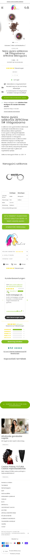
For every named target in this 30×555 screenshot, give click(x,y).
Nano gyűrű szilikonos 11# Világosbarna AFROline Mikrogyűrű (14, 286)
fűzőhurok (23, 142)
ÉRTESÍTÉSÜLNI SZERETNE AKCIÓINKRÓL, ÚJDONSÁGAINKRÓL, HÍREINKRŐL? (13, 533)
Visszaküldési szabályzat (8, 521)
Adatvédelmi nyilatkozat (8, 496)
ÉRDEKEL (6, 444)
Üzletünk (3, 499)
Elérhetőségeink (5, 488)
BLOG (2, 502)
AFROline (15, 48)
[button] (10, 68)
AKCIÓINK (4, 510)
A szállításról (8, 255)
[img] (10, 289)
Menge (15, 72)
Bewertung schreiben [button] (15, 342)
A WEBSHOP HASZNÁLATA (8, 518)
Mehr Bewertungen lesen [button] (15, 317)
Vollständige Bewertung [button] (13, 311)
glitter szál (18, 149)
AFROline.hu (4, 504)
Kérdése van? (7, 259)
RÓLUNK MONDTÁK (6, 516)
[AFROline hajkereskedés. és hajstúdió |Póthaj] (15, 241)
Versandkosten (19, 62)
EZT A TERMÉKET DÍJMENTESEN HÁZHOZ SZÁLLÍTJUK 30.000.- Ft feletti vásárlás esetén (15, 218)
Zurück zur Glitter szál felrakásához (16, 404)
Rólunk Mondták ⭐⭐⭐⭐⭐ (12, 251)
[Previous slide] (2, 300)
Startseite (7, 45)
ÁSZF (2, 491)
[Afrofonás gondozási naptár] (15, 426)
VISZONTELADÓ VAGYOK (7, 507)
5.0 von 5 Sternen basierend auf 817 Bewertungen (15, 352)
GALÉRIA (3, 524)
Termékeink (4, 485)
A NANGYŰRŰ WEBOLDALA (15, 227)
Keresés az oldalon (6, 482)
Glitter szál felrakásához (18, 45)
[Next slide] (27, 300)
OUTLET (3, 527)
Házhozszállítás (5, 493)
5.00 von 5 (19, 324)
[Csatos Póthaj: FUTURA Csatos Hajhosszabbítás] (15, 456)
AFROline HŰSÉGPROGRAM (8, 513)
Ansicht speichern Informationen (12, 111)
